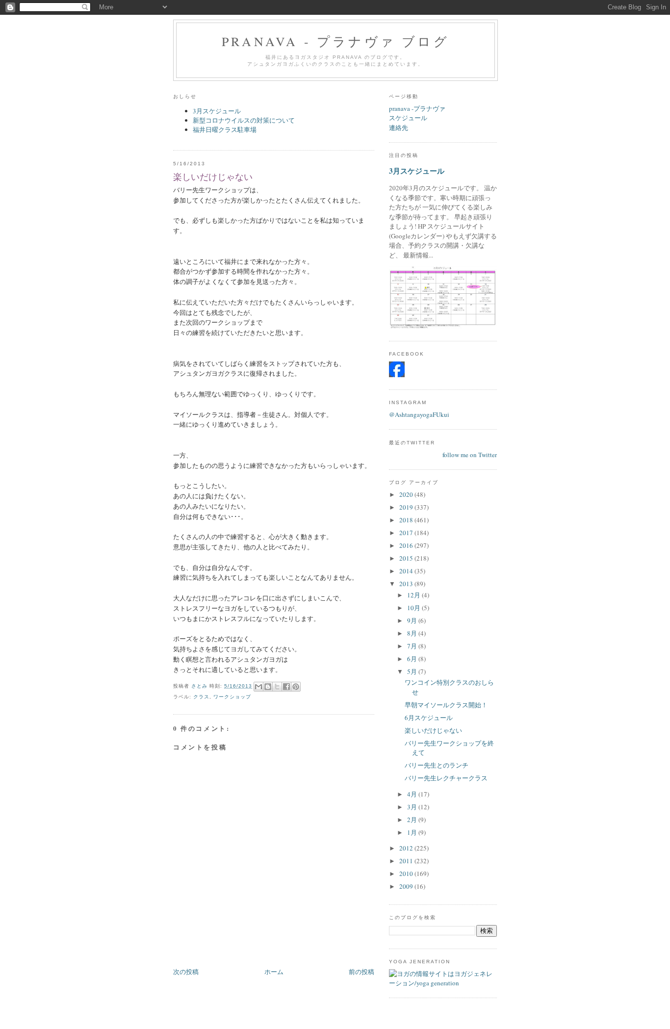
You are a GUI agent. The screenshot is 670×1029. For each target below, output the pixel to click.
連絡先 (398, 127)
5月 (412, 671)
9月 (412, 620)
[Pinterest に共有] (296, 687)
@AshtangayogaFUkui (419, 414)
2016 (406, 545)
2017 (406, 532)
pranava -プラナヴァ (417, 108)
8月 (412, 633)
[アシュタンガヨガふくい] (397, 374)
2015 (406, 558)
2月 (412, 819)
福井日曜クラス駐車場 (225, 129)
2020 (406, 494)
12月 (414, 595)
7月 (412, 646)
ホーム (273, 971)
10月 (414, 607)
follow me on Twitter (469, 454)
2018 (406, 519)
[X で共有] (277, 687)
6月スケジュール (429, 717)
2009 (406, 886)
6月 (412, 658)
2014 (406, 570)
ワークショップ (232, 696)
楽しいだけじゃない (433, 730)
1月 (412, 832)
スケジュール (408, 117)
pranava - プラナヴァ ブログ (335, 41)
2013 (406, 583)
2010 (406, 873)
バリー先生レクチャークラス (446, 777)
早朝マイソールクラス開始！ (446, 704)
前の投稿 (361, 971)
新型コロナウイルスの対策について (244, 120)
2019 (406, 507)
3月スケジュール (217, 110)
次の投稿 (186, 971)
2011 (406, 860)
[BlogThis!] (268, 687)
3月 (412, 806)
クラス (201, 696)
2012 (406, 848)
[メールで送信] (258, 687)
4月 (412, 794)
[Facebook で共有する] (286, 687)
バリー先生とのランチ (436, 765)
